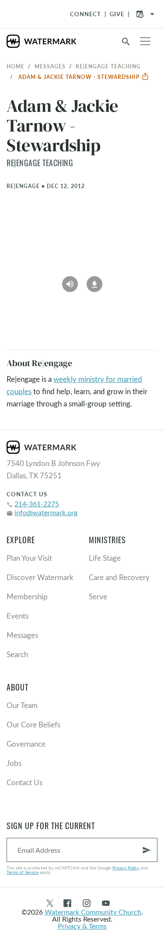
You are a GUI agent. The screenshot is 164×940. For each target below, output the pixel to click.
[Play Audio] (70, 281)
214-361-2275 (36, 503)
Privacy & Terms (82, 925)
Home (15, 66)
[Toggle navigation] (145, 41)
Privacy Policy (125, 868)
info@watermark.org (45, 512)
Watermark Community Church (93, 911)
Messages (50, 66)
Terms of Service (22, 872)
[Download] (94, 281)
